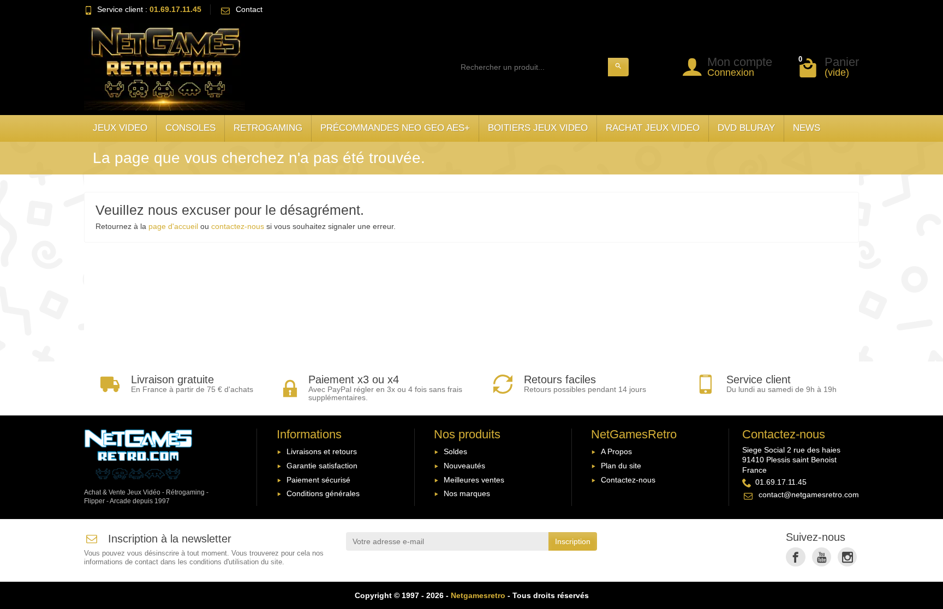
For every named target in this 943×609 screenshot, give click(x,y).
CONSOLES (190, 128)
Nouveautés (464, 465)
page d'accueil (173, 226)
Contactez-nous (628, 479)
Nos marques (467, 493)
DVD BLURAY (746, 128)
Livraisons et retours (322, 451)
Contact (249, 9)
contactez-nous (237, 226)
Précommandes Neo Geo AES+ (395, 128)
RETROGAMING (268, 128)
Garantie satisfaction (322, 465)
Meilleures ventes (474, 479)
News (806, 128)
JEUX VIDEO (120, 128)
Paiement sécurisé (318, 479)
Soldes (455, 451)
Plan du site (621, 465)
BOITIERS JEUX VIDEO (538, 128)
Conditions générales (323, 493)
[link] (795, 556)
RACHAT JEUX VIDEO (653, 128)
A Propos (616, 451)
